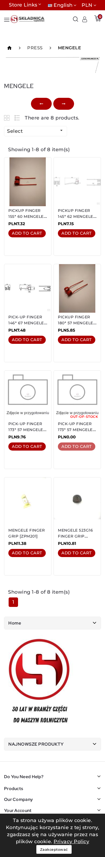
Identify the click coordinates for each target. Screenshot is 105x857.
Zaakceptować (54, 849)
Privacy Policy (71, 842)
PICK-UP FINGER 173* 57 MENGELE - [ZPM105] (27, 429)
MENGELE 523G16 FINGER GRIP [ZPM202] (75, 536)
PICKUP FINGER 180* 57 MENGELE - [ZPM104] (77, 323)
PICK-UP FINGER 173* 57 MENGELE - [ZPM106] (76, 429)
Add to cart (27, 233)
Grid (7, 117)
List (17, 117)
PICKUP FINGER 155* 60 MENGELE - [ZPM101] (27, 216)
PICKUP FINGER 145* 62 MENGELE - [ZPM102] (77, 216)
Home (14, 623)
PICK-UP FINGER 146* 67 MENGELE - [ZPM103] (27, 323)
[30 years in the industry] (39, 682)
